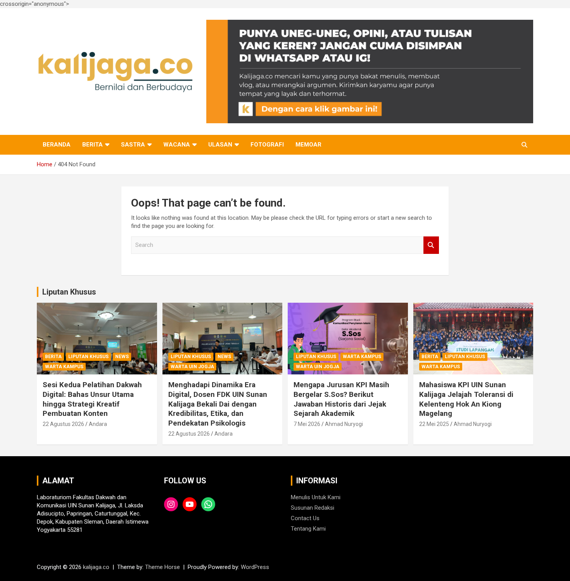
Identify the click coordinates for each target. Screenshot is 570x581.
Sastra (133, 144)
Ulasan (220, 144)
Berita (92, 144)
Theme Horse (162, 567)
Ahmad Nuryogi (344, 424)
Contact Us (305, 518)
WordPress (255, 567)
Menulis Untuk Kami (315, 497)
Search (431, 245)
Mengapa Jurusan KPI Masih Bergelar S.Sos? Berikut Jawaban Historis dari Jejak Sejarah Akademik (341, 399)
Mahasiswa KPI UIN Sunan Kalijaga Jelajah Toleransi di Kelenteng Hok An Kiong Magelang (466, 399)
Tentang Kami (308, 528)
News (122, 356)
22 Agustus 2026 (63, 424)
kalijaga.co (96, 567)
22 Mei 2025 (434, 424)
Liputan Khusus (69, 292)
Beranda (57, 144)
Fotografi (267, 144)
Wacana (176, 144)
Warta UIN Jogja (192, 366)
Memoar (308, 144)
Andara (98, 424)
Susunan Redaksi (312, 507)
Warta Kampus (64, 366)
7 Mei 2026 (307, 424)
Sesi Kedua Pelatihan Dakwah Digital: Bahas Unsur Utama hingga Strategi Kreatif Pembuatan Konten (92, 399)
